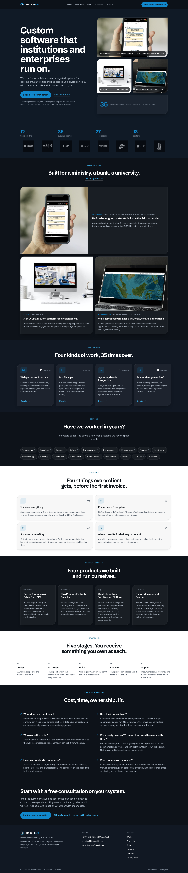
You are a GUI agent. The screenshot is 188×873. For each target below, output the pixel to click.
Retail (125, 456)
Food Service (94, 456)
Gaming (60, 450)
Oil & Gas (139, 456)
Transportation (90, 450)
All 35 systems (94, 178)
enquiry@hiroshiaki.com (85, 815)
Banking (44, 456)
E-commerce (128, 450)
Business (153, 456)
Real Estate (111, 456)
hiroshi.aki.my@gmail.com (93, 845)
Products (79, 4)
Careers (99, 4)
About (89, 4)
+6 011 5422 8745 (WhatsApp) (95, 837)
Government (109, 450)
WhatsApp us (62, 815)
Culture (74, 450)
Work (69, 4)
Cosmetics (59, 456)
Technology (28, 450)
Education (45, 450)
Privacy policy (133, 857)
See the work (62, 94)
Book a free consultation (154, 4)
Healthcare (159, 450)
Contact (110, 4)
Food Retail (76, 456)
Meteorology (28, 456)
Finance (144, 450)
